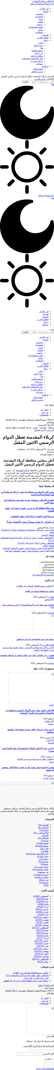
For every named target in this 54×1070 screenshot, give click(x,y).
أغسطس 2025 (40, 927)
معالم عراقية (41, 877)
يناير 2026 (43, 914)
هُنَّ (45, 885)
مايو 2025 (42, 935)
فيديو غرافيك (41, 874)
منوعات (43, 882)
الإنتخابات (43, 827)
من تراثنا (43, 880)
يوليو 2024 (42, 961)
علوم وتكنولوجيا (40, 869)
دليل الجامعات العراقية (36, 853)
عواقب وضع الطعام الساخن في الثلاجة (39, 591)
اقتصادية (43, 825)
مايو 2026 (43, 904)
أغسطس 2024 (40, 959)
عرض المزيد (40, 79)
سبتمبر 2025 (41, 925)
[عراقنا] (42, 4)
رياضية (51, 724)
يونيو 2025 (42, 933)
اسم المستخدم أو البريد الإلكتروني (38, 1046)
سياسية (50, 663)
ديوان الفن (42, 856)
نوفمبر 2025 (41, 920)
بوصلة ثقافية (41, 846)
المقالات (43, 838)
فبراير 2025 (41, 943)
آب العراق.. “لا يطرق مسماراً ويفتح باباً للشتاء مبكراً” (30, 522)
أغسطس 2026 (40, 896)
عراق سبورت (41, 867)
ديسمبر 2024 (41, 948)
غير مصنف (43, 872)
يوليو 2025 (42, 930)
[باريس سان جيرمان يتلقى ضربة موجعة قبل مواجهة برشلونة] (49, 721)
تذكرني (47, 1059)
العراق (45, 835)
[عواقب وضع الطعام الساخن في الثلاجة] (35, 586)
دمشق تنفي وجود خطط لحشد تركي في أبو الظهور (35, 639)
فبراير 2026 (42, 912)
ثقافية (44, 851)
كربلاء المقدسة (22, 470)
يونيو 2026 (42, 901)
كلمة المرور (48, 1053)
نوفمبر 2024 (41, 951)
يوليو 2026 (42, 899)
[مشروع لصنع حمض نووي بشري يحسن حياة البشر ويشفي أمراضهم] (35, 759)
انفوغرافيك (42, 843)
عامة (51, 597)
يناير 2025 (42, 946)
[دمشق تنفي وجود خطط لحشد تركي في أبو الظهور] (43, 634)
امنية (44, 840)
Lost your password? (45, 1069)
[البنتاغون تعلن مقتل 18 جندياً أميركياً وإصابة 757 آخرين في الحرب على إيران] (49, 599)
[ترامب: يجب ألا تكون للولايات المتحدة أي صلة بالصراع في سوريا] (50, 740)
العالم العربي (48, 645)
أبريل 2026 (42, 906)
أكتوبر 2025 (42, 922)
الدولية (51, 613)
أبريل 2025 (42, 938)
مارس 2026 (41, 909)
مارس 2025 (41, 940)
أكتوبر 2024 (41, 954)
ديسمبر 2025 (41, 917)
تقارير (44, 848)
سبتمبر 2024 (41, 956)
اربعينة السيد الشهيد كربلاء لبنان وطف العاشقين (32, 516)
